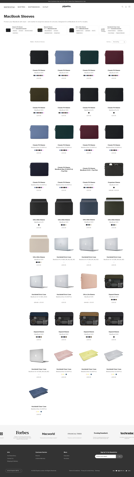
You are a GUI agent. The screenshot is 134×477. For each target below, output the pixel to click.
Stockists (66, 458)
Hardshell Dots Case (64, 257)
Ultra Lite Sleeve (89, 294)
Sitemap (97, 471)
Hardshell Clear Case (39, 369)
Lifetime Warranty (40, 458)
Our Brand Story (11, 456)
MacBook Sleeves (40, 42)
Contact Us (10, 458)
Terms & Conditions (74, 471)
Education (66, 456)
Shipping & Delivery (12, 461)
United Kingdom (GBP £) (13, 470)
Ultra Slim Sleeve (39, 220)
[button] (10, 7)
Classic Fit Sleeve (39, 70)
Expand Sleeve (114, 294)
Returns (38, 456)
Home (32, 42)
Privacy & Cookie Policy (87, 471)
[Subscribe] (119, 456)
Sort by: (109, 42)
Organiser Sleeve (114, 182)
